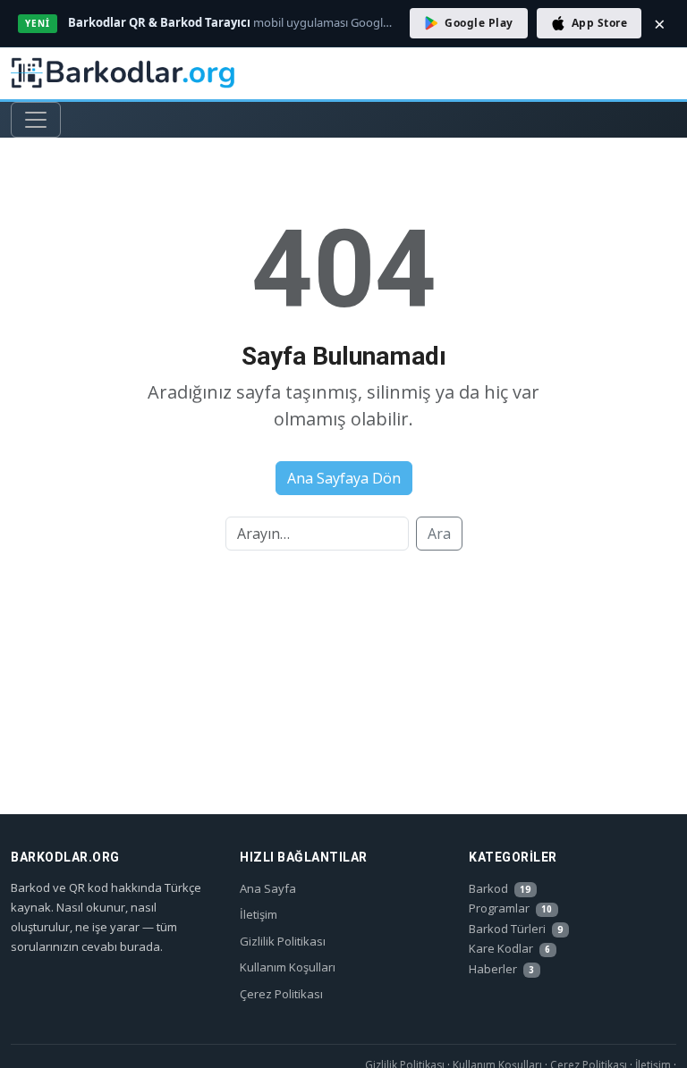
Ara (439, 533)
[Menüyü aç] (36, 120)
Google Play (479, 22)
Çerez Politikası (281, 994)
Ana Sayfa (268, 888)
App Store (599, 22)
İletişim (258, 914)
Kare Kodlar (509, 948)
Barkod (499, 888)
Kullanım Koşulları (287, 967)
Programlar (510, 908)
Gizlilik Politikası (283, 941)
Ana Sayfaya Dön (344, 478)
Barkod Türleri (516, 929)
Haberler (501, 969)
